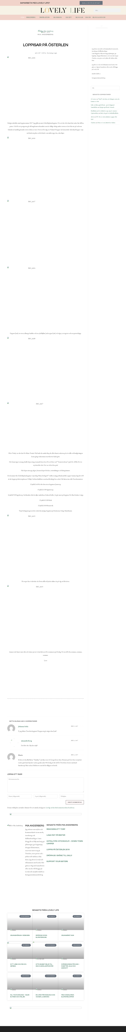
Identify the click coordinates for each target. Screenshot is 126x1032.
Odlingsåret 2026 (67, 935)
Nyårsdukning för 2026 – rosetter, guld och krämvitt (70, 966)
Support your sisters (57, 861)
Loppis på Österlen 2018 (58, 849)
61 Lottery (93, 99)
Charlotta (93, 123)
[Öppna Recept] (73, 17)
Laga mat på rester (56, 835)
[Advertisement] (45, 681)
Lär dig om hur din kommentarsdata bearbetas (60, 808)
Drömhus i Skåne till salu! (59, 855)
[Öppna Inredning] (37, 17)
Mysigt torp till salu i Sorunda (107, 107)
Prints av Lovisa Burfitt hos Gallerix (106, 123)
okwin (92, 117)
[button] (34, 710)
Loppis (55, 53)
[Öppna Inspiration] (51, 17)
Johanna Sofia (23, 726)
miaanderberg (26, 741)
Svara (82, 726)
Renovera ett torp (56, 829)
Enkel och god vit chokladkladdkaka (109, 113)
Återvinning (50, 53)
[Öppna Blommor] (63, 17)
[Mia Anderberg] (102, 36)
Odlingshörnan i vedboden (20, 935)
